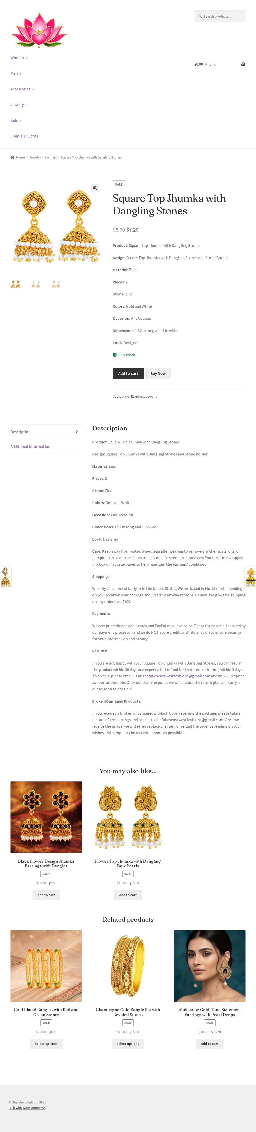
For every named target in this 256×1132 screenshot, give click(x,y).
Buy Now (158, 373)
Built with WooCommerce (27, 1108)
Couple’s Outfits (24, 135)
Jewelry (17, 104)
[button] (95, 188)
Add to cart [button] (46, 895)
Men (14, 73)
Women (17, 57)
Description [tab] (20, 431)
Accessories (20, 88)
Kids (14, 120)
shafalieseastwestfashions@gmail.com (176, 675)
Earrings (51, 157)
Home (20, 157)
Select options (46, 1043)
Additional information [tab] (30, 446)
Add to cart (128, 373)
